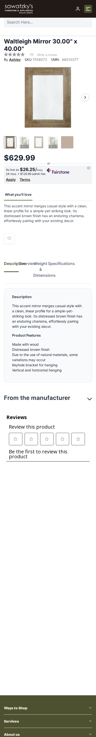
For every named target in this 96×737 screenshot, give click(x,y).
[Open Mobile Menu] (88, 9)
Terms (25, 179)
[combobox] (48, 22)
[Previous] (11, 97)
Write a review (47, 54)
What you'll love (18, 194)
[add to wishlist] (9, 238)
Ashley (15, 59)
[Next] (85, 97)
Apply (11, 179)
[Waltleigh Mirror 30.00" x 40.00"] (48, 97)
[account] (77, 8)
